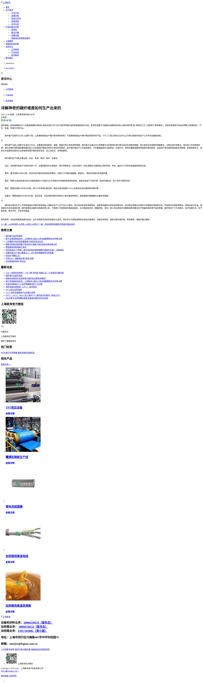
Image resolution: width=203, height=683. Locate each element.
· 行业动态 (14, 52)
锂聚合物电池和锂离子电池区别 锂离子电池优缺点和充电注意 (31, 244)
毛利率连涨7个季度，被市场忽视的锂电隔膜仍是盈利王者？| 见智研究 (35, 250)
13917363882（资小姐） (32, 630)
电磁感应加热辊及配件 (40, 649)
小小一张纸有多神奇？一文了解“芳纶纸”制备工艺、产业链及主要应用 (35, 273)
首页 (7, 7)
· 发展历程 (14, 16)
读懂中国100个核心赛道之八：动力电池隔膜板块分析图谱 (30, 253)
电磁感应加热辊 (12, 44)
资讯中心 (9, 47)
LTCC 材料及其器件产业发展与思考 (20, 293)
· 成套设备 (14, 35)
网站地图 (4, 676)
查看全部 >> (6, 364)
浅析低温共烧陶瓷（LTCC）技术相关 (21, 287)
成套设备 (27, 649)
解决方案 (19, 649)
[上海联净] (5, 3)
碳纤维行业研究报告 (14, 236)
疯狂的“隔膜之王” (13, 256)
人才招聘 (4, 649)
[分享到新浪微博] (7, 120)
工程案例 (9, 41)
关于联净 (9, 10)
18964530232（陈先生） (33, 626)
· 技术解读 (14, 55)
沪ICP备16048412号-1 (10, 671)
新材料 (12, 649)
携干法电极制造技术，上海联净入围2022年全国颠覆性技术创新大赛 (34, 239)
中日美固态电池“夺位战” (16, 261)
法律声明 (12, 676)
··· (11, 120)
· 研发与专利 (15, 19)
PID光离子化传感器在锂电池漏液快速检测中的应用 (27, 298)
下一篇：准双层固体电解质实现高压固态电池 (56, 224)
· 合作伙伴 (14, 24)
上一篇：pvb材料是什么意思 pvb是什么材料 (19, 224)
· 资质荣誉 (14, 21)
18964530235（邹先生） (38, 622)
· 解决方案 (14, 33)
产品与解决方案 (12, 27)
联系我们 (9, 58)
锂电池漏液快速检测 (26, 353)
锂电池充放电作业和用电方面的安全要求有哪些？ (26, 278)
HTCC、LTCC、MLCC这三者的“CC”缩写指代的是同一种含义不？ (33, 295)
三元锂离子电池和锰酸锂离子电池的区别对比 (24, 242)
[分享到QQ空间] (5, 120)
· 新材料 (13, 30)
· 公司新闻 (14, 50)
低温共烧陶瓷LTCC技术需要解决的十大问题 (24, 284)
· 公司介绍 (14, 13)
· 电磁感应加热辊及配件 (20, 38)
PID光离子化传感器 (9, 353)
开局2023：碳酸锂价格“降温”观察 (20, 258)
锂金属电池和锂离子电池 (16, 247)
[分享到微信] (2, 120)
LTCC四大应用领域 (14, 290)
